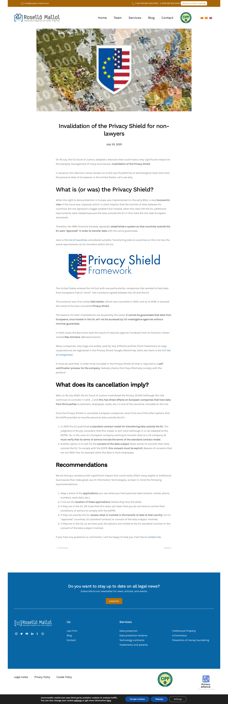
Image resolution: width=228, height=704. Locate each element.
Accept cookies (137, 699)
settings (78, 700)
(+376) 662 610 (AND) (170, 3)
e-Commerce (179, 635)
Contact (167, 18)
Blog (151, 18)
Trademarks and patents (133, 644)
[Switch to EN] (210, 17)
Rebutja (159, 699)
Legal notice (21, 677)
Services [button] (135, 18)
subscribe (114, 601)
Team (118, 18)
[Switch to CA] (202, 17)
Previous (63, 547)
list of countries (78, 239)
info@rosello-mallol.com (37, 3)
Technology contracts (131, 640)
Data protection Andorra (133, 635)
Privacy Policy (42, 677)
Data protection (128, 630)
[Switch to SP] (206, 17)
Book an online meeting (194, 3)
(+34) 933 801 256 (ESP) (146, 3)
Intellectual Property (184, 630)
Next (167, 547)
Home (102, 18)
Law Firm (72, 630)
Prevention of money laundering (190, 640)
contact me (154, 537)
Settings (178, 699)
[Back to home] (37, 17)
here (109, 700)
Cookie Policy (64, 677)
